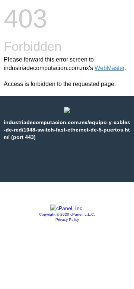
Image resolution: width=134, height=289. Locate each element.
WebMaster (109, 68)
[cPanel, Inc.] (67, 208)
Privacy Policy (67, 219)
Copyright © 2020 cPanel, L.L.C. (67, 214)
